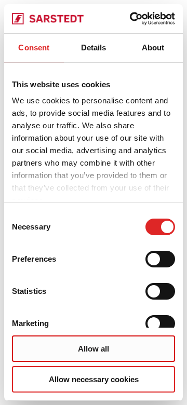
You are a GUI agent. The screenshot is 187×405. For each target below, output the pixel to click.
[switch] (160, 259)
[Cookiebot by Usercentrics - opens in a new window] (132, 18)
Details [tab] (93, 47)
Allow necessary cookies (94, 379)
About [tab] (153, 47)
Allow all (93, 348)
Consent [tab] (33, 47)
